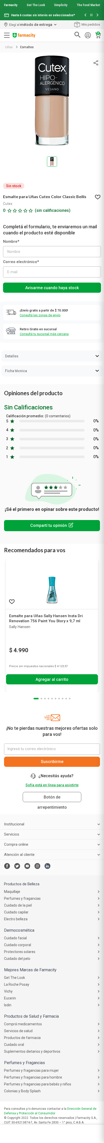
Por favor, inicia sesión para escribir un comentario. (52, 525)
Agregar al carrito (52, 679)
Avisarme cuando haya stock (52, 287)
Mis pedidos (91, 24)
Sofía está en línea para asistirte (52, 785)
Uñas (9, 47)
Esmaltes (27, 47)
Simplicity (60, 5)
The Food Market (88, 5)
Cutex (7, 204)
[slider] (52, 10)
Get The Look (36, 5)
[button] (85, 15)
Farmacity (10, 5)
